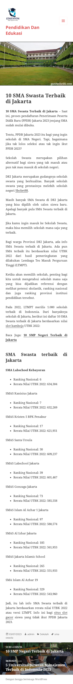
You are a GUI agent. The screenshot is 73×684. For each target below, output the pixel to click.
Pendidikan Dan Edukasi (22, 30)
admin (30, 634)
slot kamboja (15, 326)
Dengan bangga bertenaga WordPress (26, 679)
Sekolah (44, 634)
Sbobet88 (21, 190)
